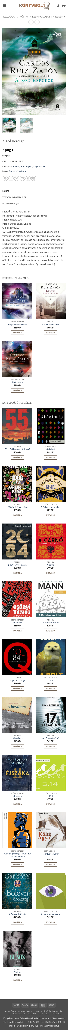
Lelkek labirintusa (50, 324)
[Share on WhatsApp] (5, 178)
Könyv (24, 16)
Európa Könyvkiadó (17, 171)
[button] (4, 5)
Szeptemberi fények (17, 324)
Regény (60, 16)
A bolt (51, 680)
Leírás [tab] (5, 191)
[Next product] (30, 22)
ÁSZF (36, 1011)
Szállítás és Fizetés (51, 1011)
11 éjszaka (17, 796)
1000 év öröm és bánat (17, 507)
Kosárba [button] (17, 333)
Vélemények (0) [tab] (10, 204)
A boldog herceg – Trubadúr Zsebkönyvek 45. (17, 855)
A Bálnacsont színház (50, 507)
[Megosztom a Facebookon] (11, 178)
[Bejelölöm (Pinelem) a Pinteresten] (28, 178)
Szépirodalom (42, 16)
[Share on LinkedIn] (33, 178)
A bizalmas (17, 738)
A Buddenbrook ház (50, 622)
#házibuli (50, 449)
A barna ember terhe (50, 914)
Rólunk (32, 1013)
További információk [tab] (14, 197)
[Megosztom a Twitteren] (16, 178)
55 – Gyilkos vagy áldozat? (17, 449)
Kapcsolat (44, 1013)
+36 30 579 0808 (52, 1022)
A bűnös (17, 972)
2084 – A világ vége (17, 565)
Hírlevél (56, 1013)
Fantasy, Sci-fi (19, 166)
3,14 (51, 796)
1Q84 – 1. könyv (17, 680)
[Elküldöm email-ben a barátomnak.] (22, 178)
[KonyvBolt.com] (34, 5)
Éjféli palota (17, 382)
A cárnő (50, 565)
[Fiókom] (58, 5)
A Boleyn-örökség (17, 914)
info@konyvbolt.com (18, 1025)
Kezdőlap (9, 16)
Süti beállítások (17, 1013)
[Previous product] (36, 22)
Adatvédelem (25, 1011)
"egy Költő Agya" (51, 854)
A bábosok (17, 622)
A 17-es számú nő (50, 738)
